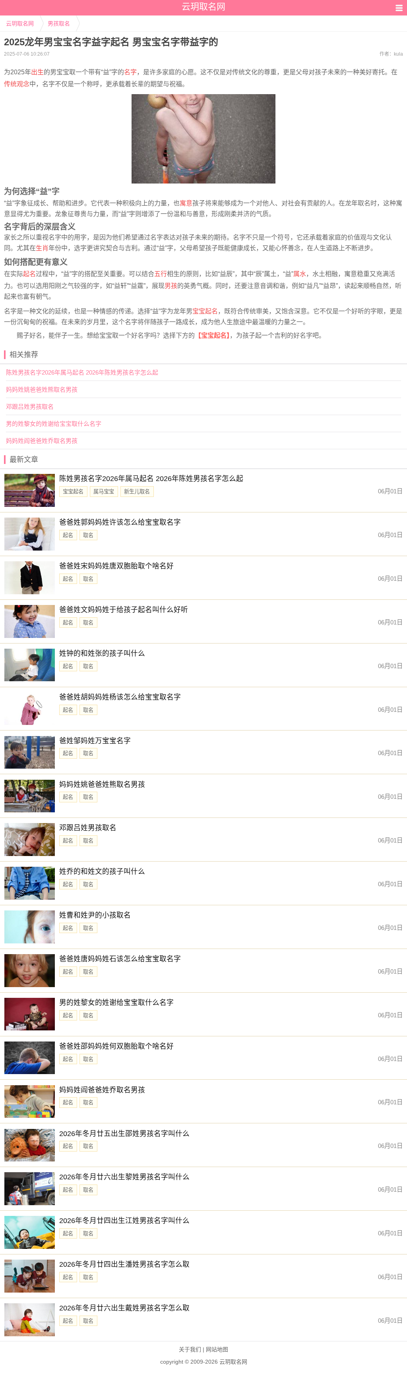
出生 (37, 72)
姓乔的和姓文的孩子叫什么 (102, 871)
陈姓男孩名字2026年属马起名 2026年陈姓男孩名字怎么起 (82, 372)
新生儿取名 (137, 492)
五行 (160, 274)
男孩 (171, 285)
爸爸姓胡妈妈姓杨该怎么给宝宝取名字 (120, 697)
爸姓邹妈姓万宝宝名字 (95, 741)
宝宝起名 (205, 311)
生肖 (42, 248)
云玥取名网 (20, 23)
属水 (299, 274)
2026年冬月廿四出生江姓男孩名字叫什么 (124, 1221)
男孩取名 (59, 23)
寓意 (186, 203)
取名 (88, 535)
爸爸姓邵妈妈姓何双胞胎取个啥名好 (116, 1046)
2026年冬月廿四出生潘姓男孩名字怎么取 (124, 1264)
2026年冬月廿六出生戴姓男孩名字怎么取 (124, 1308)
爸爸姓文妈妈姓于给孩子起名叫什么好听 (123, 610)
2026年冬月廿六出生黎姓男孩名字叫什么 (124, 1177)
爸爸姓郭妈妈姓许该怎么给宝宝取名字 (120, 522)
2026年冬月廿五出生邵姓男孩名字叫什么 (124, 1134)
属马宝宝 (103, 492)
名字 (130, 72)
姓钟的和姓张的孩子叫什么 (102, 653)
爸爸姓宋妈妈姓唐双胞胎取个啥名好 (116, 566)
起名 (29, 274)
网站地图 (217, 1349)
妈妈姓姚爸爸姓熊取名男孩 (42, 389)
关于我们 (190, 1349)
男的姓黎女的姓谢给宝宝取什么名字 (53, 423)
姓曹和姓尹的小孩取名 (95, 915)
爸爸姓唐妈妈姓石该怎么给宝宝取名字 (120, 959)
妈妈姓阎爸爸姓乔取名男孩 (42, 440)
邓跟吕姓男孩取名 (30, 406)
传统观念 (16, 84)
